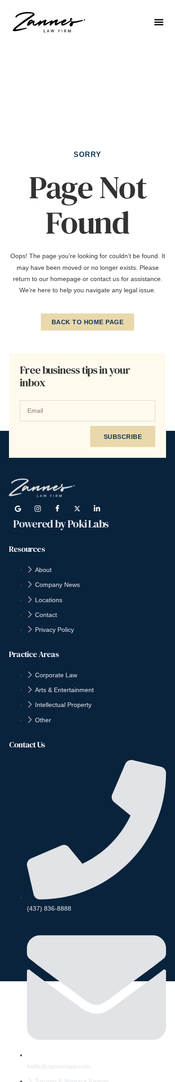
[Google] (18, 508)
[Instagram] (37, 508)
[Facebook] (57, 508)
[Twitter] (77, 508)
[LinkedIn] (97, 508)
